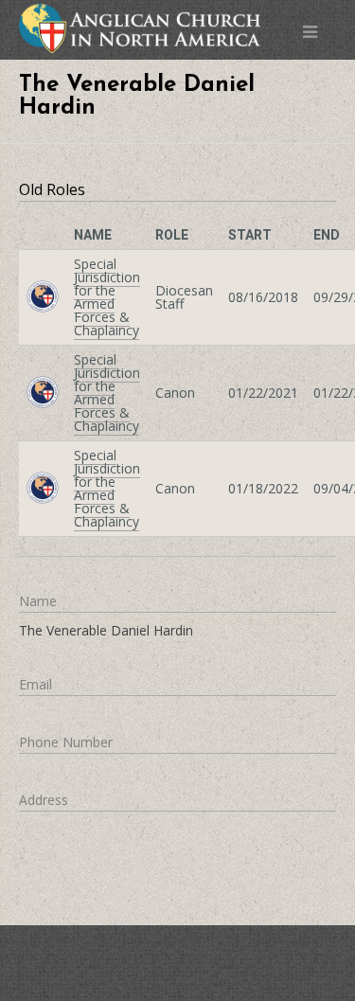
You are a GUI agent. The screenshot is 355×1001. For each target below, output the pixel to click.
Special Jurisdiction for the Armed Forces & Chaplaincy (107, 297)
